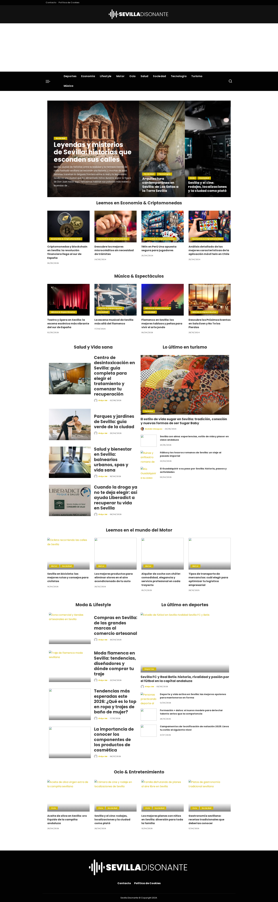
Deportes (149, 669)
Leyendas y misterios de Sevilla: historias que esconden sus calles (92, 152)
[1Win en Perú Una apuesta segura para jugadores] (162, 226)
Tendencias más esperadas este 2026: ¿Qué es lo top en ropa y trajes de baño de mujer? (115, 701)
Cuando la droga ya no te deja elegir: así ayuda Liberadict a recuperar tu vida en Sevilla (115, 497)
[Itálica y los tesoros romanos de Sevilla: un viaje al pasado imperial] (149, 457)
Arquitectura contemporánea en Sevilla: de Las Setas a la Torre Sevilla (160, 184)
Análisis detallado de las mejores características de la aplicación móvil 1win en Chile (209, 250)
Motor (54, 566)
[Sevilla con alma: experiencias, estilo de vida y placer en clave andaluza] (149, 441)
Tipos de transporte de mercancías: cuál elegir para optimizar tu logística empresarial (208, 579)
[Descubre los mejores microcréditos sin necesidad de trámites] (115, 226)
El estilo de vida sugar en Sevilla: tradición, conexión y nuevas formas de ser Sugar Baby (184, 421)
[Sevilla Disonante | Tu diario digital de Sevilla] (139, 14)
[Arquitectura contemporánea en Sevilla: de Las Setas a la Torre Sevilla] (162, 149)
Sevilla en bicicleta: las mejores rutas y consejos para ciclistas (67, 577)
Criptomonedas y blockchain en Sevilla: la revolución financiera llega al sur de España (67, 252)
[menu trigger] (49, 81)
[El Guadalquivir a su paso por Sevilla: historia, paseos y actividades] (149, 473)
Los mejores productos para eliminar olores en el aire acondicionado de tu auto (113, 577)
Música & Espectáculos (63, 312)
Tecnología (164, 174)
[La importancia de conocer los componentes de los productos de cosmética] (70, 742)
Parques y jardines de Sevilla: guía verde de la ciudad (114, 421)
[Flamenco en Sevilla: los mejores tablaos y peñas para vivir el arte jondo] (162, 300)
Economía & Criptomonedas (65, 239)
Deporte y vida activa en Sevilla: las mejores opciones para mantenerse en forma (193, 696)
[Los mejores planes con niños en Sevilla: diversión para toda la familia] (162, 796)
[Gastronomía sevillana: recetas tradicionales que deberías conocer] (210, 796)
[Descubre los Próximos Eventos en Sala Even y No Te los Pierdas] (210, 300)
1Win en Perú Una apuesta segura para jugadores (158, 248)
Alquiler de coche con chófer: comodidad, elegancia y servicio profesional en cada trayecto (161, 579)
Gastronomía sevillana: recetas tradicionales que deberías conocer (206, 819)
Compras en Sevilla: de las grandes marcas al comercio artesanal (115, 625)
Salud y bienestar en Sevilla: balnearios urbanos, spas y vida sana (113, 459)
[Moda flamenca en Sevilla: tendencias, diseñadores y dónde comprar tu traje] (70, 666)
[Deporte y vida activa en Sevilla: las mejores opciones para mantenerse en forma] (149, 698)
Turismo (148, 411)
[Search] (230, 81)
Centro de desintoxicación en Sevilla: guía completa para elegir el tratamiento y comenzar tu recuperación (114, 376)
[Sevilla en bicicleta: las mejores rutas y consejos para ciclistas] (68, 554)
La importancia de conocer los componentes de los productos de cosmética (114, 739)
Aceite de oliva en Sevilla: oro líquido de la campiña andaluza (67, 819)
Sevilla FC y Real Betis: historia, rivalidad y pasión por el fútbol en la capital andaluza (185, 679)
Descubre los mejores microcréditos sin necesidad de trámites (114, 250)
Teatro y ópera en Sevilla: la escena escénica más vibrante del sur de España (68, 323)
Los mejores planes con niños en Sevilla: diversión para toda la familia (162, 819)
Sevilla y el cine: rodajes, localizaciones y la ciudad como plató (207, 186)
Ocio (192, 178)
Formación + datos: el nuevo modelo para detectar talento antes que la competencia (191, 712)
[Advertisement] (139, 47)
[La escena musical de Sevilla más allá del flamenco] (115, 300)
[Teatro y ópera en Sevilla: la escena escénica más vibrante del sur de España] (68, 300)
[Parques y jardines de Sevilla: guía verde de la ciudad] (70, 424)
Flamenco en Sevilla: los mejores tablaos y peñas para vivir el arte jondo (161, 323)
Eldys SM (62, 194)
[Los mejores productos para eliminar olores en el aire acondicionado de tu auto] (115, 554)
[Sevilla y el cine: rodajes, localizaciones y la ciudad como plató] (208, 149)
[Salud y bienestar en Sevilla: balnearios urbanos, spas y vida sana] (70, 462)
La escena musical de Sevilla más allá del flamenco (113, 321)
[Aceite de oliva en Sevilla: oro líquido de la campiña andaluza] (68, 796)
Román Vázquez (153, 429)
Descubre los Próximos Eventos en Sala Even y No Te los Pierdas (210, 323)
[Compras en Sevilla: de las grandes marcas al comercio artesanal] (70, 628)
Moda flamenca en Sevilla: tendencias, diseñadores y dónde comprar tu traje (115, 663)
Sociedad (60, 138)
